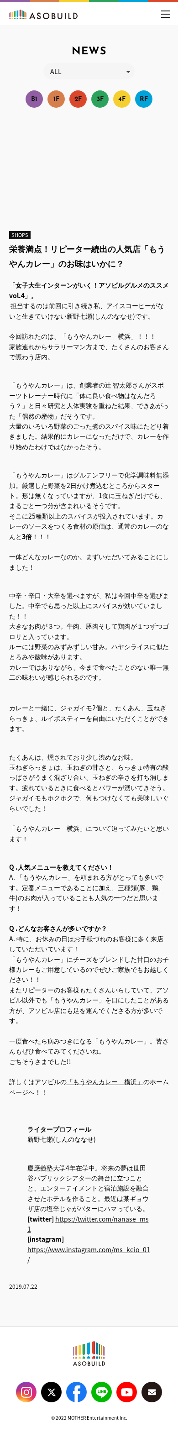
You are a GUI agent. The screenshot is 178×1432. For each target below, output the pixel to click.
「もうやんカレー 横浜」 (105, 1081)
